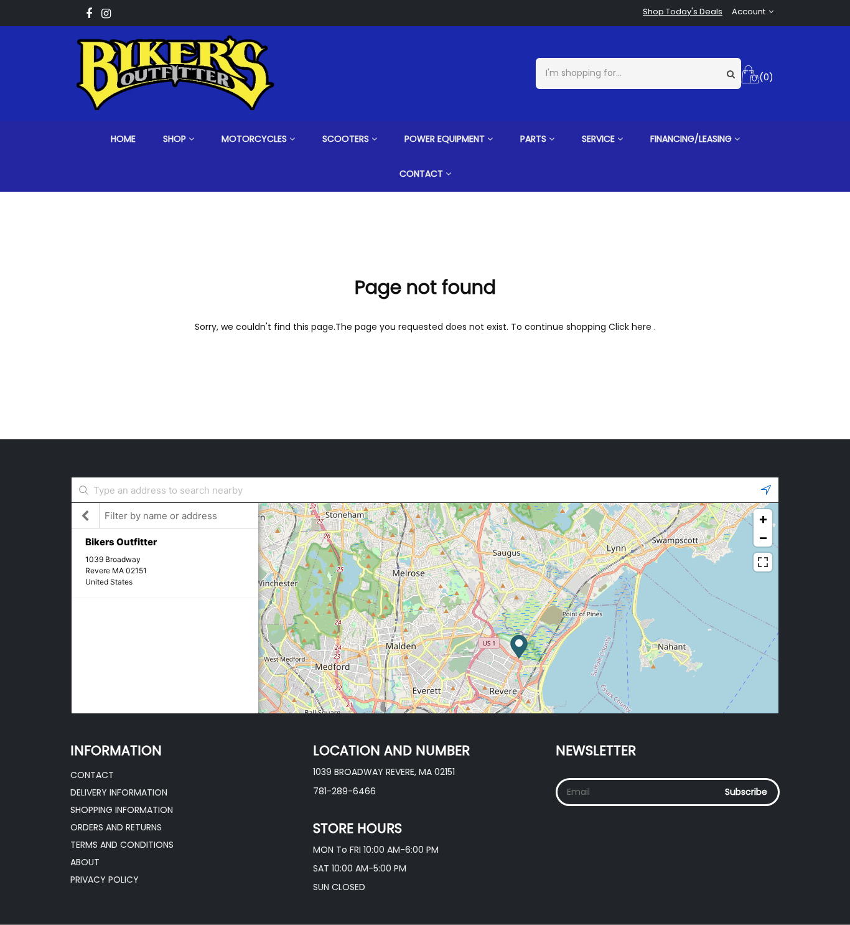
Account (748, 11)
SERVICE (599, 139)
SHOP (176, 139)
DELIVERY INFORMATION (118, 792)
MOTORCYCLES (255, 139)
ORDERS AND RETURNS (116, 827)
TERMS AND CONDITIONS (122, 844)
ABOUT (85, 862)
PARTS (534, 139)
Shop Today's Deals (682, 11)
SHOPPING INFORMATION (121, 810)
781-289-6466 (344, 791)
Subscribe (746, 792)
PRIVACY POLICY (104, 879)
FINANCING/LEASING (692, 139)
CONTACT (422, 173)
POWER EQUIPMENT (445, 139)
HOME (123, 139)
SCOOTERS (346, 139)
